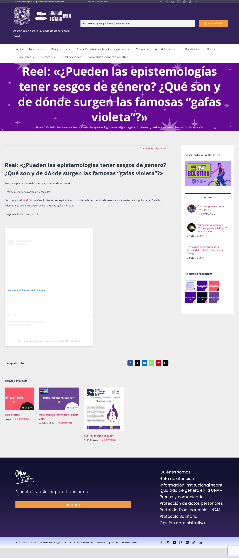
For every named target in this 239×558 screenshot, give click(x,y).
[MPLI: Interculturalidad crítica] (202, 286)
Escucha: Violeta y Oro (98, 1)
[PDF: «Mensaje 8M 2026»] (48, 409)
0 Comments (9, 422)
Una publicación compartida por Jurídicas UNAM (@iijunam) (49, 341)
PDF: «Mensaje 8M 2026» (43, 409)
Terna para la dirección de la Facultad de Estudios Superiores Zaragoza (205, 250)
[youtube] (172, 1)
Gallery (7, 399)
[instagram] (178, 1)
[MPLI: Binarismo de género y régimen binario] (190, 298)
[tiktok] (190, 1)
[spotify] (184, 1)
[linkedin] (196, 1)
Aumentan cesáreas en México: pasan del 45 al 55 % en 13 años (213, 228)
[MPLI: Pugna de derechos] (202, 298)
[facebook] (161, 1)
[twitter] (167, 1)
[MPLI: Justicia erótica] (214, 286)
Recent (207, 197)
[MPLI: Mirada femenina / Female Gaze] (214, 298)
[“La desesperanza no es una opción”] (191, 207)
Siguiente (161, 148)
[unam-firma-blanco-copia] (24, 470)
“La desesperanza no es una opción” (211, 208)
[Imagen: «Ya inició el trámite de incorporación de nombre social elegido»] (190, 286)
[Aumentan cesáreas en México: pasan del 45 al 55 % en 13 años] (191, 225)
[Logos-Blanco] (42, 7)
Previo (149, 148)
